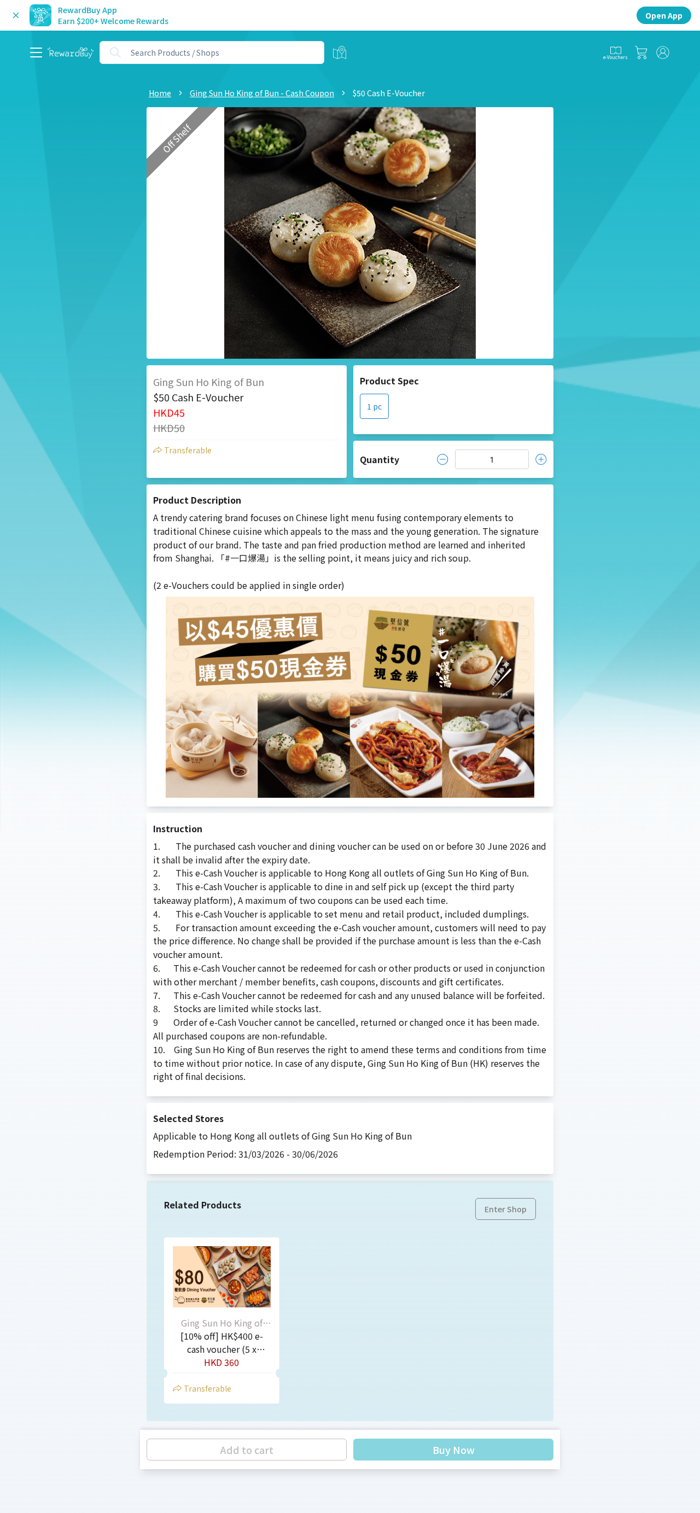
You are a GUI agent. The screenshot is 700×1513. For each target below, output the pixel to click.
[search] (115, 52)
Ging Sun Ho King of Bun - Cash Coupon (262, 92)
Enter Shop (506, 1209)
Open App (663, 15)
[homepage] (70, 52)
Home (160, 92)
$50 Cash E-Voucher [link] (389, 92)
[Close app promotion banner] (16, 15)
